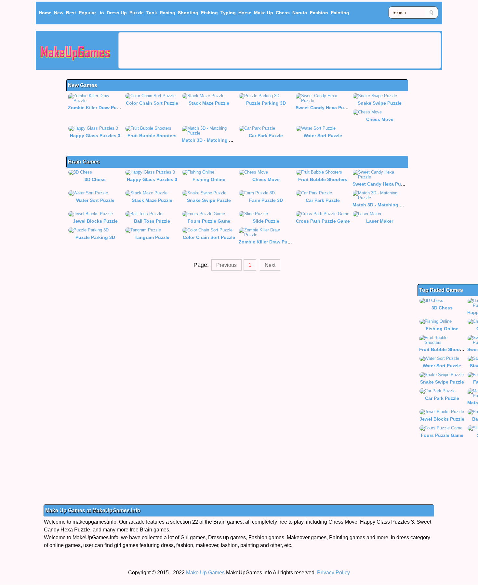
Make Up (263, 12)
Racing (167, 12)
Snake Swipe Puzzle (380, 103)
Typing (228, 12)
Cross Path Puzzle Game (323, 221)
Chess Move (379, 119)
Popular (87, 12)
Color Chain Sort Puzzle (152, 103)
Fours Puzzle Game (209, 221)
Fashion (319, 12)
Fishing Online (209, 179)
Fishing (209, 12)
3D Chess (95, 179)
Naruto (299, 12)
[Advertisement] (279, 50)
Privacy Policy (333, 572)
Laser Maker (379, 221)
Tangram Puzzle (152, 237)
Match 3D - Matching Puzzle (212, 140)
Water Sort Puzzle (323, 135)
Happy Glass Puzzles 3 (95, 135)
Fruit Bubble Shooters (152, 135)
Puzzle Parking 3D (266, 103)
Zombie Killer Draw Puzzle (96, 107)
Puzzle (136, 12)
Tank (151, 12)
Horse (244, 12)
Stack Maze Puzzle (209, 103)
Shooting (188, 12)
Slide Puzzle (266, 221)
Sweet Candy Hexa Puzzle (324, 107)
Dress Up (117, 12)
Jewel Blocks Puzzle (95, 221)
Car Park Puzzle (266, 135)
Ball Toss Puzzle (152, 221)
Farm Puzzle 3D (266, 200)
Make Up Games (205, 572)
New (58, 12)
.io (101, 12)
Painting (340, 12)
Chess (283, 12)
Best (71, 12)
